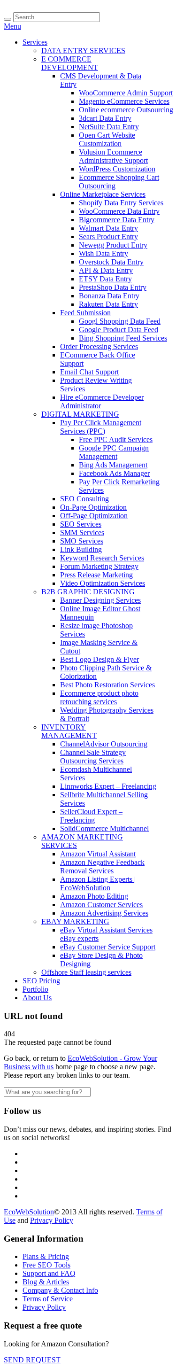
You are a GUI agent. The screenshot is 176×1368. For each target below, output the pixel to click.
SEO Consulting (84, 499)
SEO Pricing (41, 981)
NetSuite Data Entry (109, 127)
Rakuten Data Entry (108, 304)
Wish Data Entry (103, 253)
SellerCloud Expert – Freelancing (91, 816)
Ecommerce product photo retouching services (99, 697)
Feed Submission (85, 313)
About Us (37, 998)
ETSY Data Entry (105, 279)
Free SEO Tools (46, 1265)
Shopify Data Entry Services (121, 203)
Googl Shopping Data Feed (120, 321)
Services (35, 42)
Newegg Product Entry (113, 245)
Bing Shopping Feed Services (123, 338)
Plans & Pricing (46, 1256)
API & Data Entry (106, 270)
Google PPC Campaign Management (114, 452)
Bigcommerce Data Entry (116, 220)
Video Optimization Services (102, 583)
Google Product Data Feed (118, 330)
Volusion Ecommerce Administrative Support (113, 156)
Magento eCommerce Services (124, 101)
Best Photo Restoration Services (107, 685)
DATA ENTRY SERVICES (83, 50)
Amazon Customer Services (101, 905)
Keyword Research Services (102, 558)
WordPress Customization (117, 169)
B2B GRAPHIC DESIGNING (88, 592)
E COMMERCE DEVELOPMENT (69, 63)
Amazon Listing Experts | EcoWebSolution (98, 883)
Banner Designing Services (100, 600)
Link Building (81, 549)
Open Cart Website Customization (107, 139)
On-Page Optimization (93, 507)
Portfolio (35, 989)
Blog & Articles (46, 1282)
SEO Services (80, 524)
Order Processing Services (99, 346)
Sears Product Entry (108, 237)
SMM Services (82, 532)
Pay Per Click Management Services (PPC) (100, 427)
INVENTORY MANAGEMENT (69, 731)
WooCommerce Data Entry (119, 211)
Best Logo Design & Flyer (99, 659)
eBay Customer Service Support (107, 947)
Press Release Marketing (96, 575)
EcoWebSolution (29, 1212)
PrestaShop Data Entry (112, 287)
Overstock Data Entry (111, 262)
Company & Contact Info (60, 1290)
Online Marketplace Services (102, 194)
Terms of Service (48, 1299)
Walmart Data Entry (108, 228)
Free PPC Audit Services (116, 439)
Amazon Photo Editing (94, 896)
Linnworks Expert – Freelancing (108, 786)
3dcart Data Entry (105, 118)
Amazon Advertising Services (104, 913)
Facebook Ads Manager (114, 473)
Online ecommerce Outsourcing (126, 110)
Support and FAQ (49, 1273)
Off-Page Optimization (94, 516)
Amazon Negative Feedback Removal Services (102, 866)
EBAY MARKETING (75, 921)
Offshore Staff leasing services (86, 972)
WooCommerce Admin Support (126, 93)
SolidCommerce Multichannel (104, 828)
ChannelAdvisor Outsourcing (103, 744)
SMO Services (81, 541)
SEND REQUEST (32, 1360)
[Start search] (7, 19)
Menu (12, 26)
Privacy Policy (51, 1220)
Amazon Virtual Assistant (98, 854)
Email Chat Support (89, 372)
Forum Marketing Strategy (99, 566)
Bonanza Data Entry (109, 296)
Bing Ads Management (113, 465)
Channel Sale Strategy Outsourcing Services (93, 756)
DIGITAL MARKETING (80, 414)
